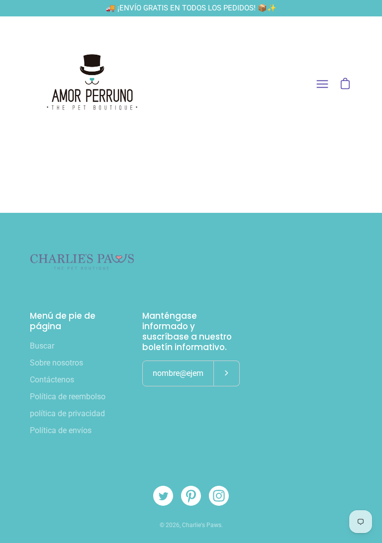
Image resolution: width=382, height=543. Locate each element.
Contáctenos (52, 379)
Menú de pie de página (63, 321)
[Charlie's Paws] (92, 84)
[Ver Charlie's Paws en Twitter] (163, 496)
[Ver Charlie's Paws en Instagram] (219, 496)
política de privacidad (67, 413)
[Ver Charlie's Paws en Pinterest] (191, 496)
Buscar (42, 346)
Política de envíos (61, 430)
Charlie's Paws (201, 525)
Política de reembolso (67, 396)
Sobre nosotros (56, 362)
